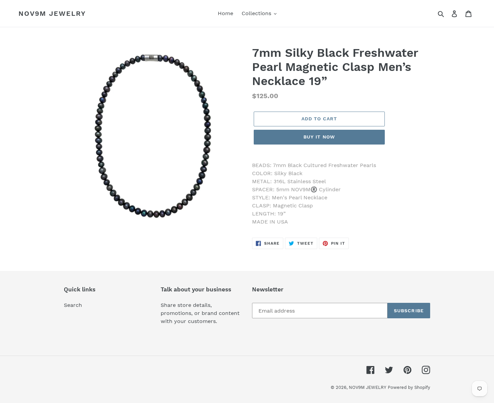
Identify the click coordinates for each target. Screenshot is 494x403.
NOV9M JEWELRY (52, 13)
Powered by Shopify (409, 387)
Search (73, 305)
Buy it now (319, 136)
